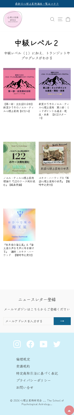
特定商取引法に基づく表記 (37, 373)
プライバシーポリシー (33, 380)
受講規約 (23, 366)
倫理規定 (23, 359)
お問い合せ (25, 387)
